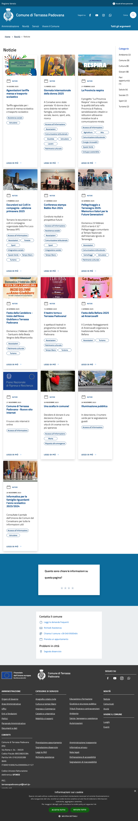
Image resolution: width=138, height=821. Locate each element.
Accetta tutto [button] (58, 810)
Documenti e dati (9, 728)
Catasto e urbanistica (45, 713)
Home (7, 36)
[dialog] (69, 804)
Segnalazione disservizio (47, 747)
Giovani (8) (124, 71)
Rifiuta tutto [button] (79, 810)
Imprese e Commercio (45, 708)
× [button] (135, 791)
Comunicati (109, 703)
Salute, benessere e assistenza (84, 718)
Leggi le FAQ (41, 752)
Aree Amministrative (11, 703)
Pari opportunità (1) (124, 80)
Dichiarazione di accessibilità (83, 757)
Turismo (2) (124, 106)
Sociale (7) (123, 95)
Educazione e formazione (81, 698)
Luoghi (107, 722)
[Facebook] (89, 15)
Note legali (74, 752)
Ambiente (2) (125, 54)
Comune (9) (124, 60)
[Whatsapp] (109, 15)
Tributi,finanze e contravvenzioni (85, 708)
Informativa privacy (78, 747)
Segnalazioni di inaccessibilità (83, 762)
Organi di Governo (10, 699)
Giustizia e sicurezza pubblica (83, 703)
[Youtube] (95, 15)
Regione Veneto (9, 3)
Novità (17, 36)
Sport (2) (123, 100)
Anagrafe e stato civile (46, 699)
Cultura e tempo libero (46, 703)
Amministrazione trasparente (83, 742)
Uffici (4, 708)
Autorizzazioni (76, 723)
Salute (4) (123, 89)
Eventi (106, 727)
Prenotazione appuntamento (49, 742)
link (95, 804)
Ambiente (74, 713)
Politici (5, 718)
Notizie (15, 81)
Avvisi (106, 708)
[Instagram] (102, 15)
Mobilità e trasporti (44, 718)
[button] (69, 816)
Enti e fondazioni (9, 713)
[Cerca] (133, 15)
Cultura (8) (124, 66)
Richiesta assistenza (45, 757)
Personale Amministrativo (13, 723)
